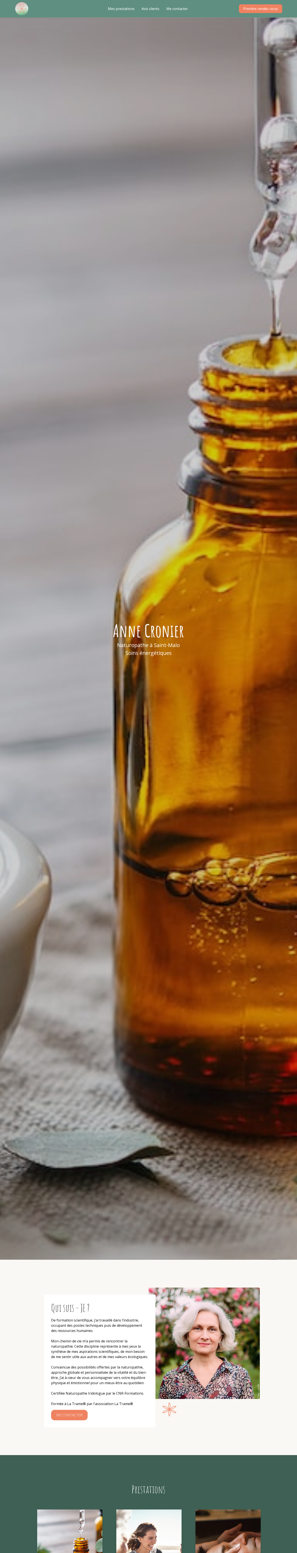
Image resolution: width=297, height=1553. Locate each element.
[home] (22, 9)
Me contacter (177, 8)
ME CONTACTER (69, 1415)
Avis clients (150, 8)
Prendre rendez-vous (260, 8)
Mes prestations (121, 8)
